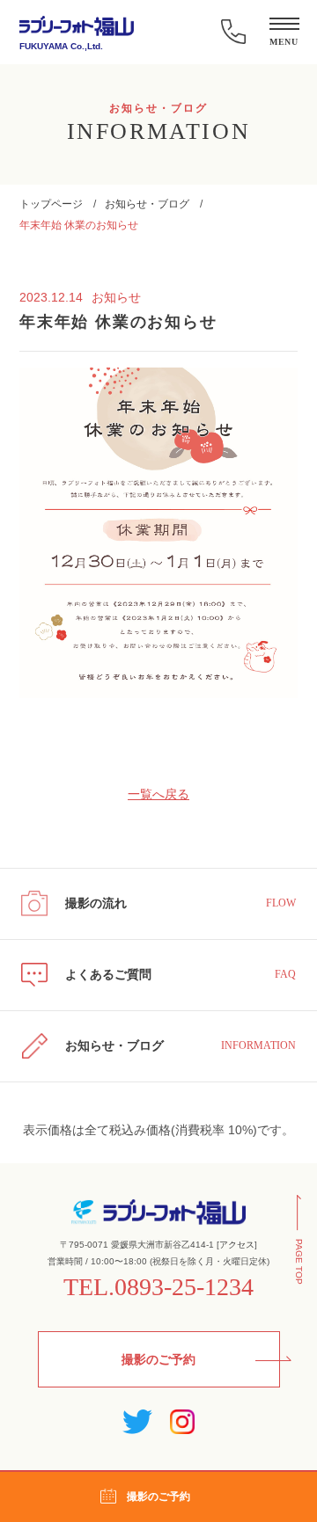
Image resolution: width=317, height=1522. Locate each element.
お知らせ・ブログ (147, 204)
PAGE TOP (299, 1262)
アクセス (236, 1244)
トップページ (51, 204)
